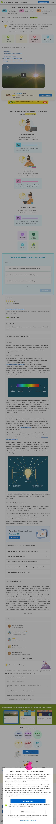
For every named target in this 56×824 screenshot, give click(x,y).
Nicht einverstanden (28, 812)
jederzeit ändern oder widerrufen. (41, 792)
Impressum (33, 820)
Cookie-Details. (23, 781)
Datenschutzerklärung (10, 781)
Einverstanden (28, 801)
